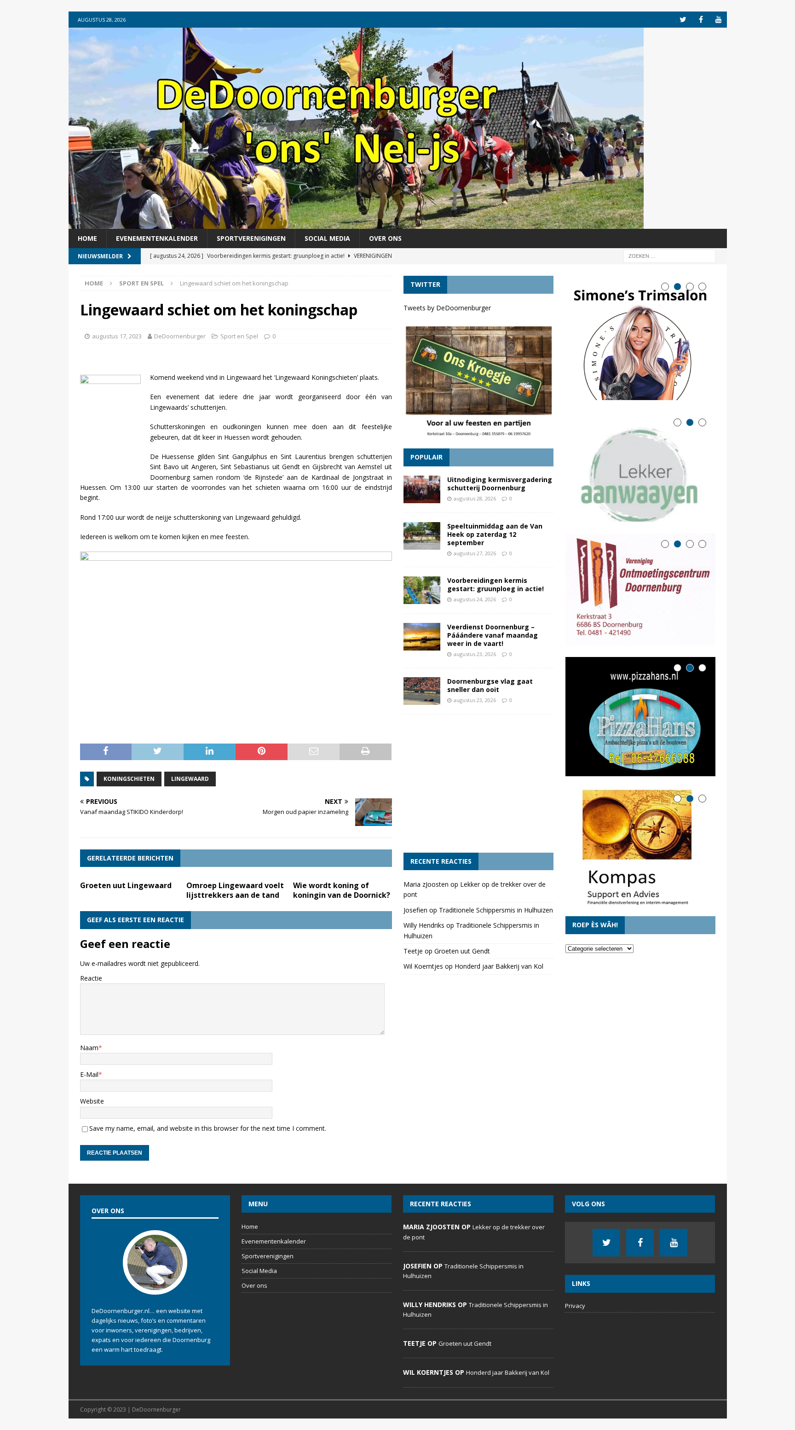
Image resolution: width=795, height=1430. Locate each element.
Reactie (91, 978)
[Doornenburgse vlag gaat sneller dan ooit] (421, 691)
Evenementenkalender (157, 238)
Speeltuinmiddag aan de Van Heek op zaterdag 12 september (494, 534)
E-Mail (89, 1074)
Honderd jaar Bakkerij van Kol (499, 966)
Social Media (327, 238)
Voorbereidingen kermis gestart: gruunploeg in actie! (495, 584)
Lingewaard (190, 779)
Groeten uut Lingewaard (126, 885)
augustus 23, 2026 (475, 654)
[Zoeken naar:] (669, 255)
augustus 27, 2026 (475, 553)
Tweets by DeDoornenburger (447, 307)
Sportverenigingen (251, 238)
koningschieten (129, 779)
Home (87, 238)
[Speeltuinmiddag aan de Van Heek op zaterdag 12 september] (421, 536)
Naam (89, 1047)
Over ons (385, 238)
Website (92, 1101)
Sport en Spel (239, 336)
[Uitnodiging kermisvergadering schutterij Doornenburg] (421, 489)
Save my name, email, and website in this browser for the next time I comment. (207, 1128)
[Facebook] (701, 20)
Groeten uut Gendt (462, 951)
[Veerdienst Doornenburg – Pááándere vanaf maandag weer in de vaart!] (421, 637)
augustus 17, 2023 (117, 336)
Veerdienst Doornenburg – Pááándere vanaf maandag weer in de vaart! (492, 635)
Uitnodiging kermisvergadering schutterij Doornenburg (499, 483)
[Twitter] (683, 20)
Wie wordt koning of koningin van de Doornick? (341, 890)
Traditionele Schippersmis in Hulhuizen (496, 910)
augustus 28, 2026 (475, 498)
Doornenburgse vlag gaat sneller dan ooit (490, 685)
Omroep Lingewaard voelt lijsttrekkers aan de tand (235, 890)
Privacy (575, 1306)
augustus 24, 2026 (475, 599)
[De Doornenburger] (356, 223)
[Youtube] (719, 20)
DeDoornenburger (180, 336)
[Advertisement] (478, 783)
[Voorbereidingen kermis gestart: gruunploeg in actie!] (421, 590)
